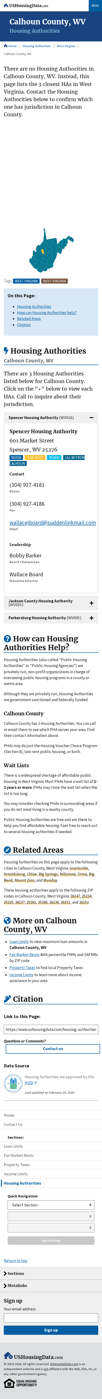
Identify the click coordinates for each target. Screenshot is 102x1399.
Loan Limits (13, 1146)
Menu (95, 5)
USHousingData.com (64, 1364)
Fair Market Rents (19, 1155)
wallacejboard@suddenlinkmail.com (52, 522)
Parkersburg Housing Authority (45, 617)
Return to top (15, 1260)
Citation (24, 324)
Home (13, 46)
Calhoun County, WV (17, 54)
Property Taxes (17, 1164)
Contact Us (13, 1124)
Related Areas (29, 318)
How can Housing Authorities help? (47, 312)
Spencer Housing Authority (41, 417)
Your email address (20, 1309)
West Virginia (66, 46)
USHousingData (28, 5)
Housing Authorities (37, 46)
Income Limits (16, 1174)
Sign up (51, 1330)
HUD (29, 1082)
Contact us (53, 1048)
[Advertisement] (51, 173)
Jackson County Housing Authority (41, 602)
